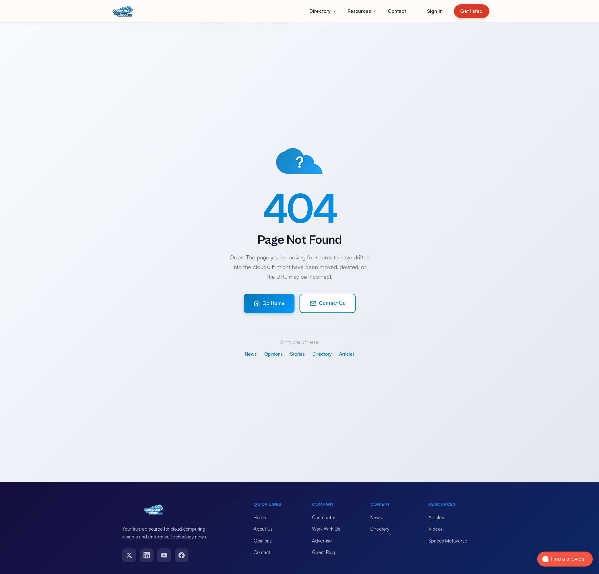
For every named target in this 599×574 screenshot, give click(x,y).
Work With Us (326, 529)
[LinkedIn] (146, 555)
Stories (297, 354)
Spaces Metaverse (447, 541)
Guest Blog (323, 552)
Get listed (471, 11)
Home (260, 517)
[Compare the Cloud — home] (122, 11)
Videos (435, 529)
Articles (347, 354)
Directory (320, 11)
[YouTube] (164, 555)
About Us (263, 529)
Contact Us (332, 303)
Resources (359, 11)
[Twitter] (129, 555)
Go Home (273, 303)
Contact (397, 11)
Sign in (435, 11)
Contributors (325, 517)
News (251, 354)
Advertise (322, 541)
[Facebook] (181, 555)
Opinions (273, 354)
